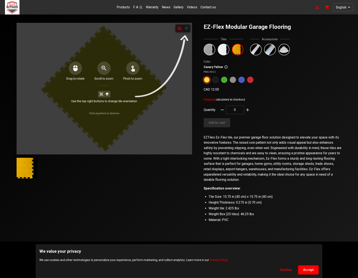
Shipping (209, 99)
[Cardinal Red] (250, 80)
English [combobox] (341, 7)
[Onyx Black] (215, 80)
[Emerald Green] (224, 80)
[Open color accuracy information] (226, 67)
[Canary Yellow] (207, 80)
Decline (285, 270)
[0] (327, 7)
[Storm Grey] (233, 80)
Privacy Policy (218, 260)
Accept (308, 270)
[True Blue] (241, 80)
